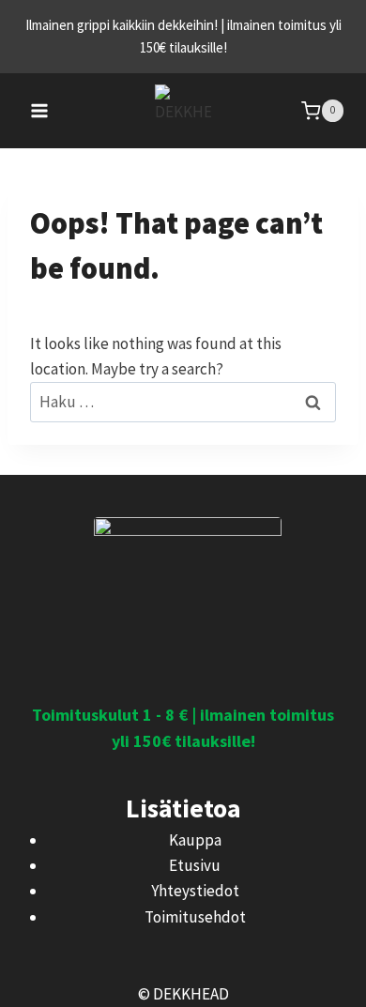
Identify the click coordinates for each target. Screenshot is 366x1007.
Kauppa (195, 840)
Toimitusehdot (195, 917)
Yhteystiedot (195, 890)
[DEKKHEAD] (183, 111)
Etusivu (195, 865)
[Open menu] (40, 110)
